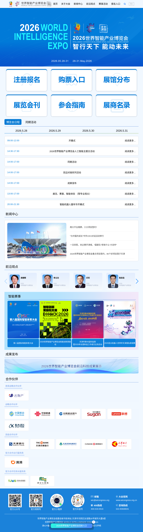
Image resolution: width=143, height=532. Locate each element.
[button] (137, 281)
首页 (55, 4)
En (131, 4)
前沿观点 (90, 4)
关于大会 (65, 4)
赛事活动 (103, 4)
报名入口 (115, 4)
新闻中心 (78, 4)
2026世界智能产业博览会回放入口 (71, 526)
